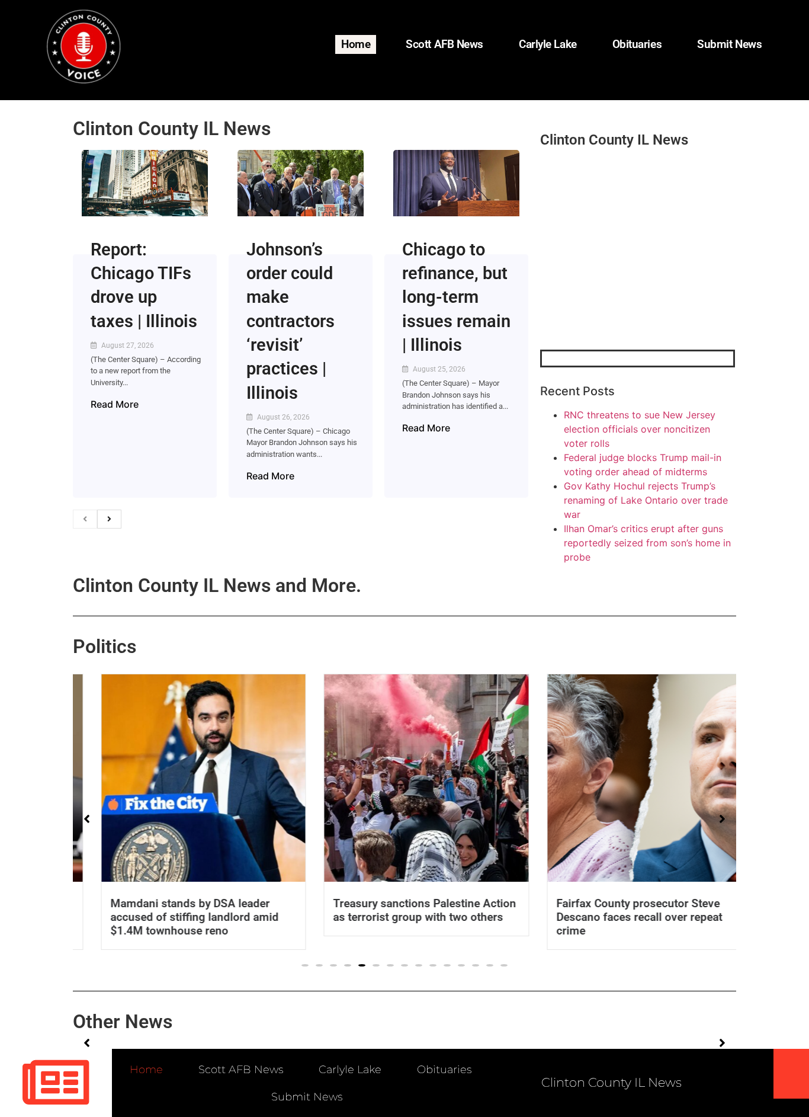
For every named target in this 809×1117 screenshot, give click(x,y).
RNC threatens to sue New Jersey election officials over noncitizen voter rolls (639, 429)
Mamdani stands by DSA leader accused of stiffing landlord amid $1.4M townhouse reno (172, 917)
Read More (115, 404)
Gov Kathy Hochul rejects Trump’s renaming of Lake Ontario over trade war (646, 500)
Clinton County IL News (172, 128)
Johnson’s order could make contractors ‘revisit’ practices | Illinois (290, 321)
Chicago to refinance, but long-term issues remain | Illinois (456, 297)
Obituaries (637, 44)
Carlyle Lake (548, 44)
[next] (109, 519)
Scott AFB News (444, 44)
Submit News (729, 44)
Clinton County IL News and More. (217, 585)
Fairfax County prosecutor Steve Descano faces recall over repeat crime (617, 917)
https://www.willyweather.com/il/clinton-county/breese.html (629, 288)
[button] (305, 965)
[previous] (85, 519)
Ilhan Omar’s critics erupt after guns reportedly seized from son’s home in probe (647, 543)
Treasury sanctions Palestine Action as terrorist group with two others (403, 910)
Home (355, 44)
